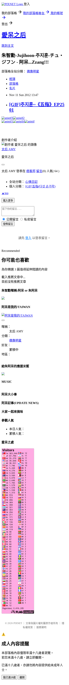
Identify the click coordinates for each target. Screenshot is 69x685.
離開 (22, 677)
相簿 (12, 79)
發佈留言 (8, 224)
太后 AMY (9, 149)
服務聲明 (41, 627)
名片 (12, 88)
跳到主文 (8, 45)
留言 (39, 171)
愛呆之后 (14, 35)
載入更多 (8, 200)
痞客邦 (30, 171)
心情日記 (31, 181)
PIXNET (17, 623)
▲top (5, 193)
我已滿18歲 (9, 677)
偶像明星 (33, 71)
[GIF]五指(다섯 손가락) (40, 186)
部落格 (13, 83)
